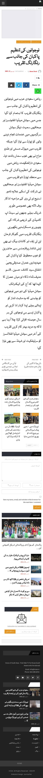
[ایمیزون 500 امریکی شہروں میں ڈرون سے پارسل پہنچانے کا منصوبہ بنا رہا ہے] (36, 569)
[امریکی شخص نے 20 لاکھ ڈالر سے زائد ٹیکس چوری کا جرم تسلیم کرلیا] (36, 581)
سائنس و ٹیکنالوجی (14, 743)
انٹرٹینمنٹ (36, 42)
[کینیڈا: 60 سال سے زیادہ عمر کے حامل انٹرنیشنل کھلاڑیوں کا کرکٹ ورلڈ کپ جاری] (12, 418)
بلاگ (36, 751)
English (35, 739)
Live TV (17, 739)
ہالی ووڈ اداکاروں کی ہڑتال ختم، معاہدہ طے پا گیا (32, 367)
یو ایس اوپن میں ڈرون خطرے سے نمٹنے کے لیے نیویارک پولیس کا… (15, 717)
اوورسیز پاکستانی (23, 42)
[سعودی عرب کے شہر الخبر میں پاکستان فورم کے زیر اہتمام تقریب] (31, 390)
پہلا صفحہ (35, 735)
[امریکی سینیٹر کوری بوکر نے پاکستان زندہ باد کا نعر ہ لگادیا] (12, 390)
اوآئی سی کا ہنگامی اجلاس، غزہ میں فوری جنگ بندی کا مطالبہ (10, 367)
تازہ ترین (17, 735)
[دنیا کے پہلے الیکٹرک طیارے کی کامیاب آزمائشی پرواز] (36, 557)
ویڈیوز (17, 751)
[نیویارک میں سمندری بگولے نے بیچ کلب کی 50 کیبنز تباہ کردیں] (35, 704)
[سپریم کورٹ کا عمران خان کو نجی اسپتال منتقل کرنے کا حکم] (36, 593)
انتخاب (35, 386)
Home (19, 763)
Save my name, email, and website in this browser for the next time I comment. (22, 501)
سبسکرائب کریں (10, 631)
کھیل (36, 747)
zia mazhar (28, 774)
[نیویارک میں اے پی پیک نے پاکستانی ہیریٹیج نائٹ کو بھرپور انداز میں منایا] (31, 418)
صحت (17, 747)
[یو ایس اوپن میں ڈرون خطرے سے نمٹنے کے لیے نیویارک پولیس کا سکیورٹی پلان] (35, 716)
